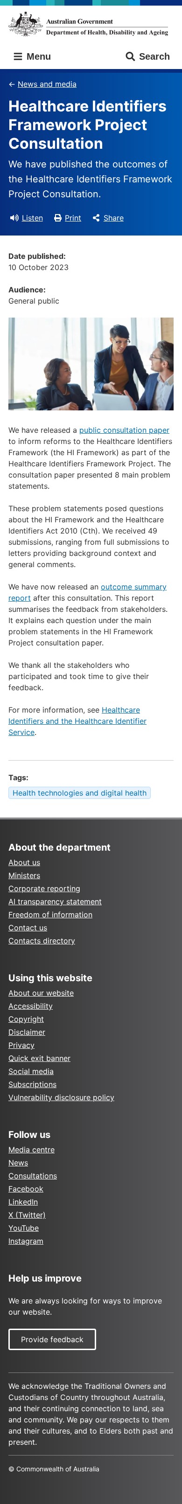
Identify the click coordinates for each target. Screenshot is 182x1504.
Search (154, 56)
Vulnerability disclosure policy (61, 1097)
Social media (31, 1071)
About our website (41, 993)
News (18, 1162)
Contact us (27, 927)
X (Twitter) (27, 1215)
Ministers (24, 875)
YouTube (23, 1228)
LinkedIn (23, 1201)
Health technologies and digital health (80, 792)
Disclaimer (26, 1032)
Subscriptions (32, 1084)
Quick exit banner (39, 1058)
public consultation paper (124, 430)
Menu (37, 56)
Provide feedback (52, 1339)
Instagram (25, 1241)
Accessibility (30, 1006)
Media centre (31, 1149)
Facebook (25, 1188)
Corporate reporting (44, 888)
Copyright (26, 1019)
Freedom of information (50, 914)
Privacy (21, 1045)
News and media (47, 84)
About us (24, 862)
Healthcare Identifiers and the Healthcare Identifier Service (77, 721)
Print (73, 217)
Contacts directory (41, 940)
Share (114, 217)
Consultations (32, 1175)
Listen (32, 217)
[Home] (91, 24)
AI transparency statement (55, 901)
